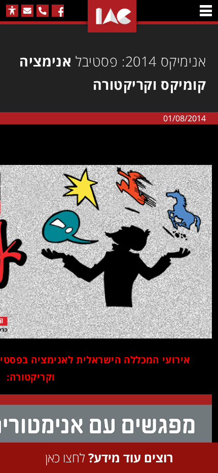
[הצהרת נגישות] (12, 11)
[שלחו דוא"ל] (27, 11)
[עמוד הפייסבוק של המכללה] (58, 11)
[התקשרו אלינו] (43, 11)
